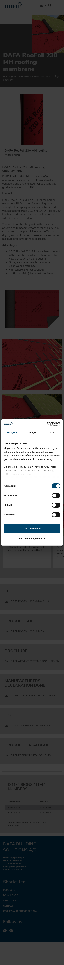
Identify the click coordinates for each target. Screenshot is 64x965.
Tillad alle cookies (32, 528)
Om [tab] (52, 432)
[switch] (56, 495)
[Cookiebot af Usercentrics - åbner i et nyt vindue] (46, 424)
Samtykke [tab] (11, 432)
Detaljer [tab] (32, 432)
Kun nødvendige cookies (32, 538)
